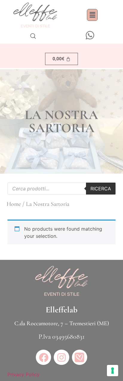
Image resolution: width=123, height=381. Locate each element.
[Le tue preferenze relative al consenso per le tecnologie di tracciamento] (112, 370)
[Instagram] (61, 357)
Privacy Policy (23, 374)
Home (14, 204)
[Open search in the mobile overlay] (33, 35)
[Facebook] (43, 357)
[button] (92, 15)
